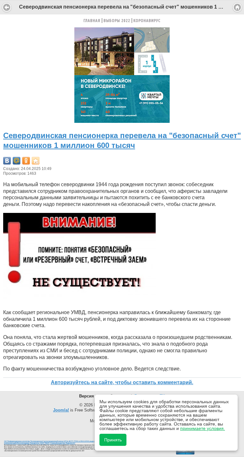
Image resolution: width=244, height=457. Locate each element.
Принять (113, 439)
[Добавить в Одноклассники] (26, 161)
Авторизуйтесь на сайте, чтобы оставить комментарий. (122, 382)
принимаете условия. (202, 428)
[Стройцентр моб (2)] (122, 121)
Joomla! (61, 410)
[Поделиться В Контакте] (7, 161)
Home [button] (237, 7)
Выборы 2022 (117, 20)
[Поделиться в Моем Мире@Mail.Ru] (16, 161)
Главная (92, 20)
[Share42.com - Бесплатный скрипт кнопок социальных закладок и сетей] (35, 161)
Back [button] (6, 7)
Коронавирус (146, 20)
